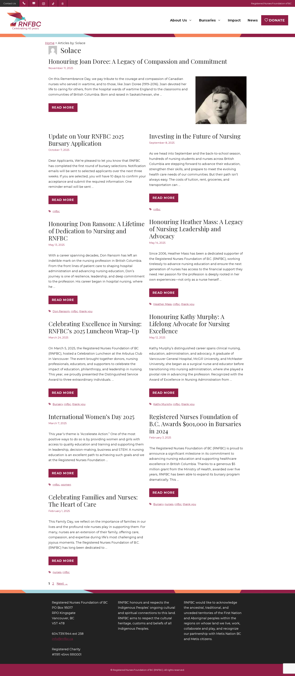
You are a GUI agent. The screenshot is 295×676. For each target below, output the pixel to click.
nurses (169, 504)
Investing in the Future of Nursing (195, 136)
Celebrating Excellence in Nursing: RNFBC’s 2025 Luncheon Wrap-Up (95, 327)
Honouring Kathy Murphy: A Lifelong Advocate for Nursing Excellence (189, 324)
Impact (234, 20)
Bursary (58, 404)
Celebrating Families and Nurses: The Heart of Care (93, 500)
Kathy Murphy (162, 404)
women (66, 484)
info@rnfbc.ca (62, 639)
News (253, 20)
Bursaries (207, 20)
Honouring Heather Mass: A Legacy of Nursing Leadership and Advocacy (196, 229)
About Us (178, 20)
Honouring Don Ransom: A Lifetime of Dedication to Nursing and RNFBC (96, 231)
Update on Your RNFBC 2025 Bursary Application (86, 139)
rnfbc (56, 211)
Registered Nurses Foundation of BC (271, 3)
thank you (187, 304)
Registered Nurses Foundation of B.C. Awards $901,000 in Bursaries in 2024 (195, 424)
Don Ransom (61, 311)
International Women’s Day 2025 (91, 417)
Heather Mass (162, 304)
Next (62, 584)
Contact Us (9, 3)
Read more (63, 107)
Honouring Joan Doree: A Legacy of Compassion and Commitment (137, 61)
